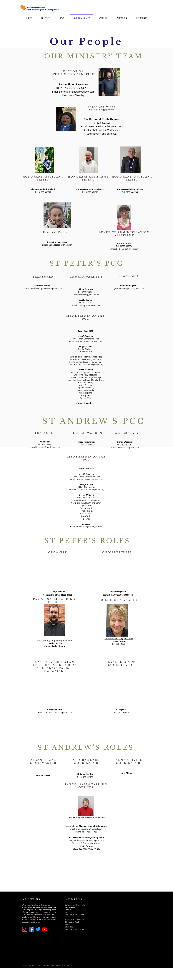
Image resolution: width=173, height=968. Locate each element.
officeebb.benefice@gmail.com (124, 249)
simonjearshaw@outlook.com (89, 829)
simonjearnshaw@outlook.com (77, 91)
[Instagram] (24, 929)
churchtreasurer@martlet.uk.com (45, 447)
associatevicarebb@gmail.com (105, 126)
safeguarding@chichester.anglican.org (86, 840)
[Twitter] (38, 929)
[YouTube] (44, 929)
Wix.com (65, 965)
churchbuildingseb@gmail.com (119, 638)
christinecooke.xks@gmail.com (58, 712)
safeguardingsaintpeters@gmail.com (54, 640)
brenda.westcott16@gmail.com (125, 447)
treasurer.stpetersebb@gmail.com (46, 288)
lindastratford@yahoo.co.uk (86, 294)
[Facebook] (31, 929)
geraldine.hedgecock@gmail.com (57, 245)
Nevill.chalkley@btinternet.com (86, 305)
